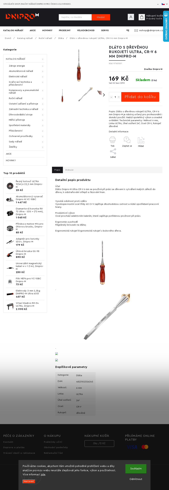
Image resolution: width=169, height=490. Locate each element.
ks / (99, 443)
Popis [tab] (57, 170)
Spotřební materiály (20, 125)
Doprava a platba (14, 447)
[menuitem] (14, 30)
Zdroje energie (17, 66)
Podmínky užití (53, 442)
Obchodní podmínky (56, 447)
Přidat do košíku (140, 97)
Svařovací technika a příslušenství (20, 83)
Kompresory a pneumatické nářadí (24, 91)
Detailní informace (118, 131)
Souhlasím (136, 468)
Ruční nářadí (15, 98)
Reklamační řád (53, 453)
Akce (9, 154)
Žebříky (13, 147)
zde (43, 474)
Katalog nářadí (15, 59)
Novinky (11, 160)
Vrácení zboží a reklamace (19, 453)
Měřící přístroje (17, 120)
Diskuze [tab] (69, 170)
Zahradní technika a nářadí (23, 109)
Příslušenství (15, 131)
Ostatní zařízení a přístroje (23, 104)
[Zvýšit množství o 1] (118, 97)
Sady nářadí (15, 142)
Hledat (101, 17)
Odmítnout (136, 479)
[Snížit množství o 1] (111, 97)
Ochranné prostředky (21, 136)
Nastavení (29, 481)
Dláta (79, 375)
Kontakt (8, 442)
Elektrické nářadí (18, 76)
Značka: (153, 69)
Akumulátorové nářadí (21, 71)
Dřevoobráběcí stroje (21, 115)
